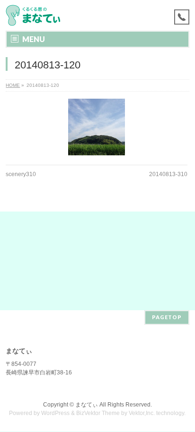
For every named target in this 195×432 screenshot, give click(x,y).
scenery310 (21, 174)
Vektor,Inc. (142, 413)
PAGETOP (167, 317)
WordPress (55, 413)
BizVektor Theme (98, 413)
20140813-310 (168, 174)
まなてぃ (86, 404)
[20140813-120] (96, 127)
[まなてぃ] (35, 15)
